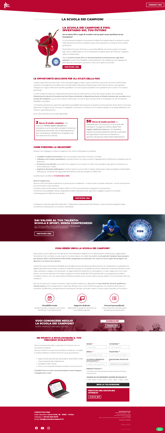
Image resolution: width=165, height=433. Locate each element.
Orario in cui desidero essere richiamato (107, 377)
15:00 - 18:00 (113, 380)
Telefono (114, 352)
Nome (89, 344)
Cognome (113, 344)
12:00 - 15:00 (102, 380)
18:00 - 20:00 (123, 380)
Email (89, 352)
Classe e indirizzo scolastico (95, 360)
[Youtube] (42, 428)
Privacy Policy (94, 369)
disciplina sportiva (118, 359)
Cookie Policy (128, 419)
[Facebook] (36, 428)
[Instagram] (48, 428)
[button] (159, 429)
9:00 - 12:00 (92, 380)
